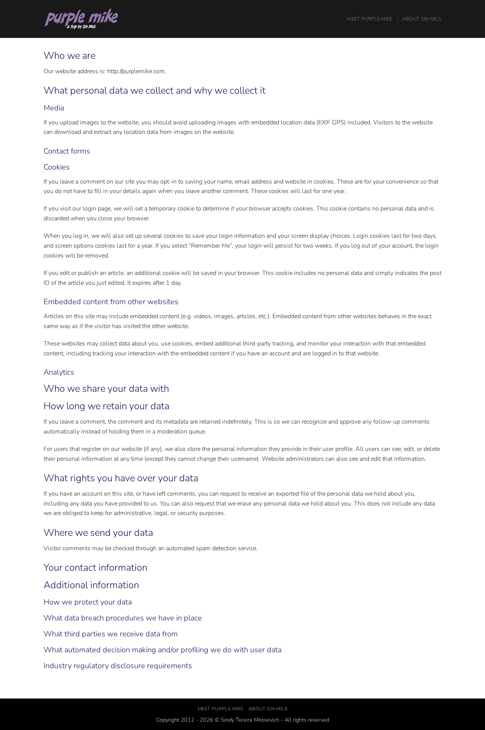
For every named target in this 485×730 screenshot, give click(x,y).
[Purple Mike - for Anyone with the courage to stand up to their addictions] (81, 19)
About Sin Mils (421, 19)
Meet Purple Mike (369, 19)
